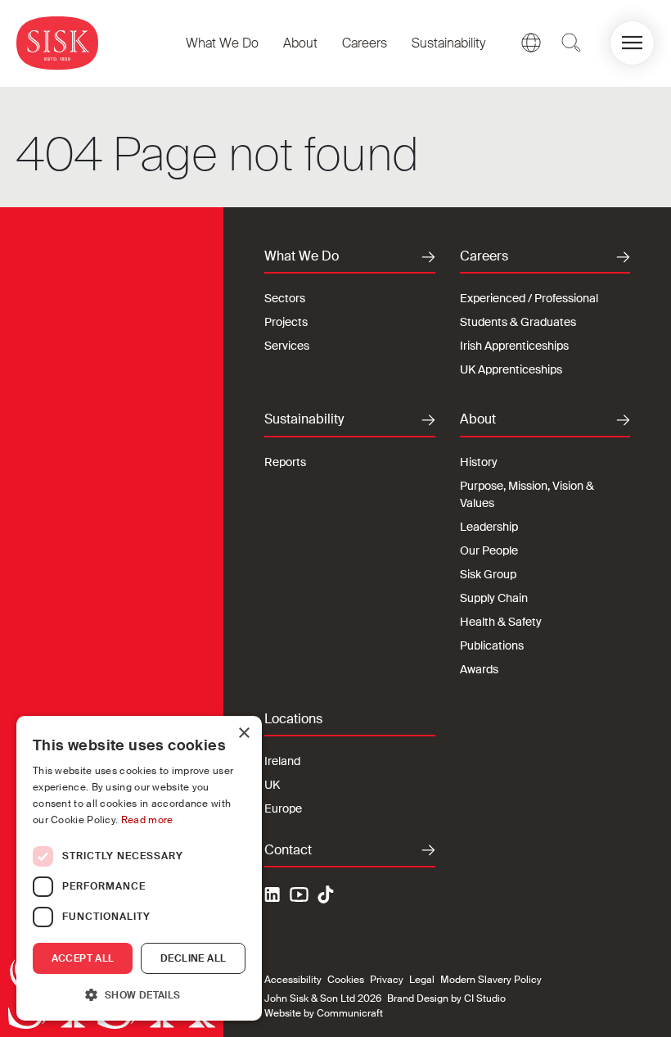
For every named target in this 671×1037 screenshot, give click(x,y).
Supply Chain (494, 598)
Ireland (282, 761)
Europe (283, 808)
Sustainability (448, 43)
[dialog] (139, 868)
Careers (364, 43)
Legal (422, 979)
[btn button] (571, 42)
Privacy (386, 979)
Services (286, 345)
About (300, 43)
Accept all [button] (83, 958)
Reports (285, 462)
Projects (286, 322)
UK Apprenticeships (511, 369)
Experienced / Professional (529, 298)
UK (272, 784)
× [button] (243, 733)
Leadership (489, 526)
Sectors (284, 298)
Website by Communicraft (323, 1013)
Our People (489, 550)
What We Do (222, 43)
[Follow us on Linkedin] (274, 897)
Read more (147, 819)
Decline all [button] (193, 958)
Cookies (345, 979)
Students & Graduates (518, 322)
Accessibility (293, 979)
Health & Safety (501, 621)
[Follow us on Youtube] (299, 897)
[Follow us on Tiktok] (325, 894)
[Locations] (531, 42)
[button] (632, 43)
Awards (479, 669)
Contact (288, 850)
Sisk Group (488, 574)
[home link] (57, 43)
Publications (492, 645)
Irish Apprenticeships (514, 345)
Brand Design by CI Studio (446, 998)
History (479, 462)
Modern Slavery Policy (491, 979)
